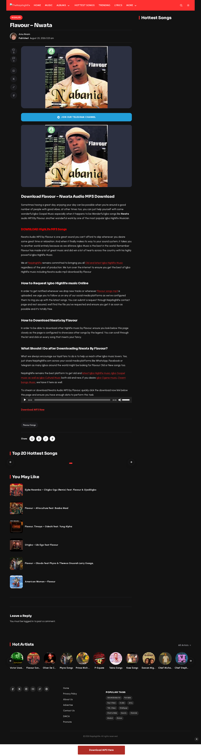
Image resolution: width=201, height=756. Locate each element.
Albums (61, 5)
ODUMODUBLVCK (113, 698)
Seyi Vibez (111, 703)
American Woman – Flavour (40, 581)
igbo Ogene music (106, 377)
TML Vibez (111, 708)
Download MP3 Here (101, 750)
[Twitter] (19, 689)
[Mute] (119, 399)
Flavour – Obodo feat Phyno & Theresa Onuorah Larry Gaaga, (59, 563)
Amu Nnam (24, 34)
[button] (13, 87)
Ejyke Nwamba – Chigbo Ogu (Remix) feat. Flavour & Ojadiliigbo (60, 489)
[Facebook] (12, 689)
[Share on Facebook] (13, 95)
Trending (104, 5)
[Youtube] (33, 689)
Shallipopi (123, 708)
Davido (123, 713)
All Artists (183, 645)
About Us (68, 699)
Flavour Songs (29, 425)
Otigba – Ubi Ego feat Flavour (41, 544)
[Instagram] (26, 689)
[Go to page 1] (70, 463)
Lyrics (118, 5)
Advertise (68, 705)
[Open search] (181, 5)
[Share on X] (13, 79)
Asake (122, 703)
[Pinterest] (46, 689)
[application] (76, 400)
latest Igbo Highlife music (96, 373)
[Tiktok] (40, 689)
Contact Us (69, 710)
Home (37, 5)
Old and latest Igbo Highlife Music (104, 262)
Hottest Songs (85, 5)
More (129, 5)
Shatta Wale (112, 713)
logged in (29, 621)
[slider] (126, 399)
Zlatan (119, 718)
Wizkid (110, 718)
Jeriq (130, 703)
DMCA (66, 716)
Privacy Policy (70, 693)
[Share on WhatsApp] (13, 70)
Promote (67, 722)
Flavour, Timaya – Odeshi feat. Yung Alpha (48, 526)
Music (49, 5)
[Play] (24, 399)
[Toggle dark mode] (188, 5)
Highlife (16, 17)
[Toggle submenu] (68, 5)
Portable (127, 698)
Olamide (134, 713)
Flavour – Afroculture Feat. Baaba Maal (46, 508)
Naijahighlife (35, 262)
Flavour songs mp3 (107, 291)
